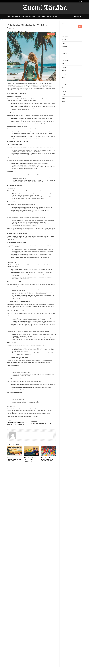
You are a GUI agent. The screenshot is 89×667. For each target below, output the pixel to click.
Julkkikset (48, 16)
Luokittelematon (65, 60)
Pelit (13, 16)
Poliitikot (64, 67)
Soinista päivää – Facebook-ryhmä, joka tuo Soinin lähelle (14, 459)
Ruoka (63, 77)
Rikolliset (64, 74)
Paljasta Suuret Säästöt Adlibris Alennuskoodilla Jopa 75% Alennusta (47, 459)
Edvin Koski (24, 31)
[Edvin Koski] (12, 435)
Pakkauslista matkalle (33, 416)
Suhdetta (54, 16)
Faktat (43, 16)
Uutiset (8, 16)
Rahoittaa (17, 16)
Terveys (34, 16)
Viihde (22, 16)
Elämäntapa (28, 16)
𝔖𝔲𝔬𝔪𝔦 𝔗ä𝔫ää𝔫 (44, 7)
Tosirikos (64, 91)
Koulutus (64, 50)
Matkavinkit (14, 416)
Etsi (63, 23)
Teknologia (64, 84)
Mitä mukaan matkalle (23, 416)
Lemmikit (64, 57)
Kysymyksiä (64, 53)
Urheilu (39, 16)
